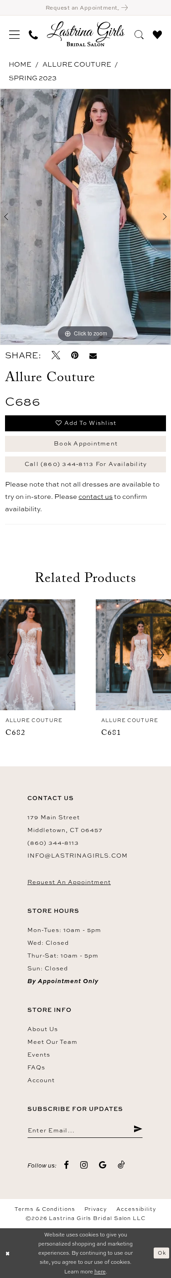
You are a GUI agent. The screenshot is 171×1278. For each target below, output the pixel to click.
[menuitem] (14, 34)
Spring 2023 (33, 78)
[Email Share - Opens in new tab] (93, 355)
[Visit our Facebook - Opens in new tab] (66, 1165)
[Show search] (139, 33)
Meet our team (52, 1041)
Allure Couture (76, 64)
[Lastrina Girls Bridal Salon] (85, 34)
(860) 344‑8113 (53, 842)
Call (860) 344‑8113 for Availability (86, 464)
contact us (95, 496)
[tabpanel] (85, 217)
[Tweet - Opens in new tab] (56, 355)
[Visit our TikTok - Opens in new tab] (121, 1165)
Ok (162, 1252)
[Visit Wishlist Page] (157, 33)
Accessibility (136, 1209)
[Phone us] (33, 34)
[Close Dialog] (8, 1253)
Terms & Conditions (45, 1209)
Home (20, 64)
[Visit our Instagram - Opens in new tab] (84, 1165)
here (100, 1271)
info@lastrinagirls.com (77, 855)
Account (41, 1080)
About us (42, 1029)
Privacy (95, 1209)
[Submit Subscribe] (138, 1129)
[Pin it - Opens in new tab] (75, 355)
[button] (14, 34)
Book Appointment (86, 443)
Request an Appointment (69, 882)
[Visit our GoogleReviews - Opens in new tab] (102, 1165)
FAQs (36, 1067)
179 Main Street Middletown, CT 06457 (65, 823)
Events (38, 1054)
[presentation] (37, 654)
